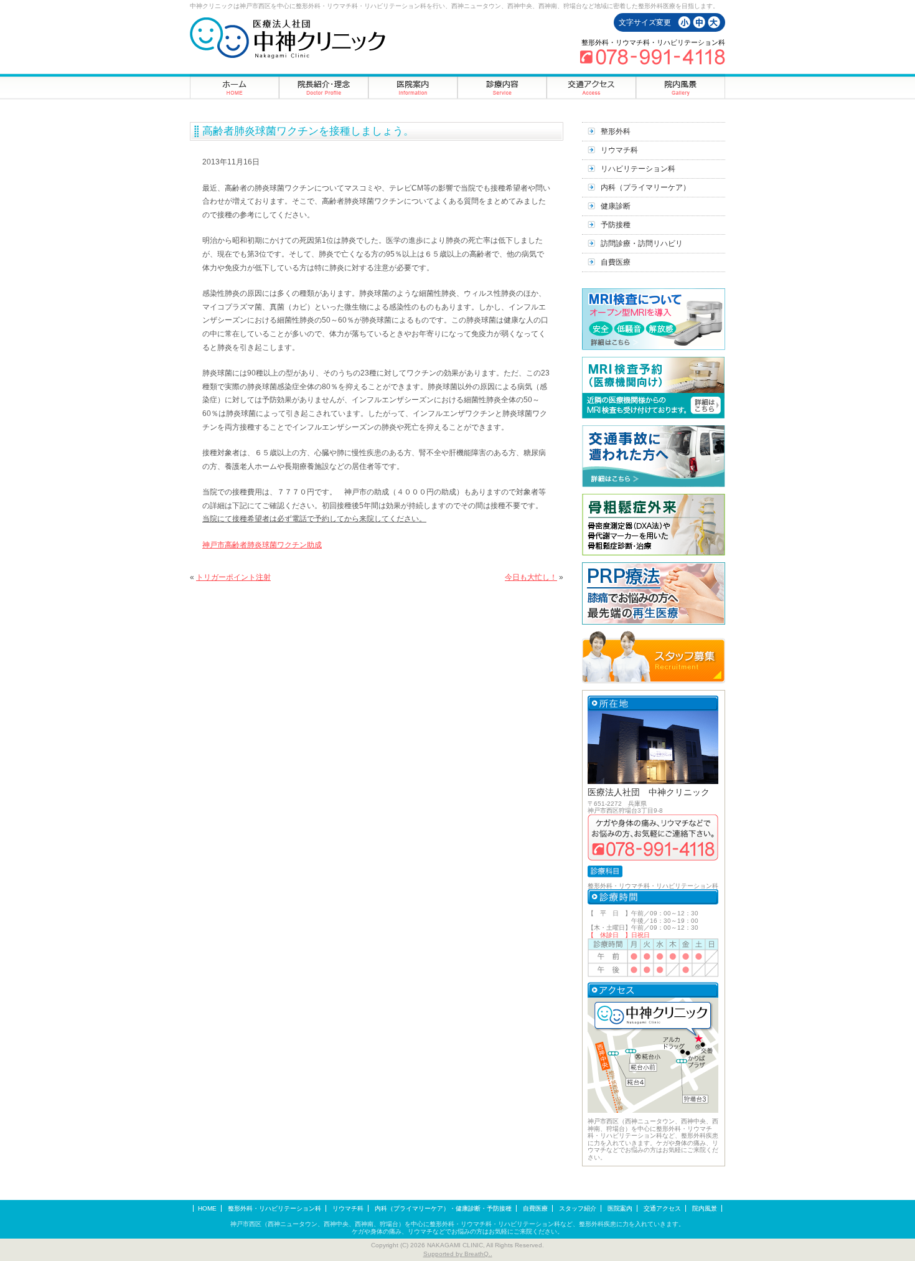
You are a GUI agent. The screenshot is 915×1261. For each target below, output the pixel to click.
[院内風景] (680, 85)
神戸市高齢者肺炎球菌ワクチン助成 (262, 545)
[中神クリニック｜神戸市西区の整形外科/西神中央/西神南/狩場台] (287, 38)
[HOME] (234, 85)
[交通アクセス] (591, 85)
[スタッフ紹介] (323, 85)
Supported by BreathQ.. (457, 1253)
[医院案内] (413, 85)
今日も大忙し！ (531, 577)
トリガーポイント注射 (233, 577)
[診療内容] (502, 85)
